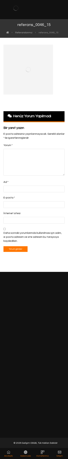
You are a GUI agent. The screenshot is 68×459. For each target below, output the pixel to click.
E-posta (9, 197)
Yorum (8, 145)
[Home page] (7, 32)
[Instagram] (38, 429)
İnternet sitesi (11, 213)
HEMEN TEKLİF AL (34, 292)
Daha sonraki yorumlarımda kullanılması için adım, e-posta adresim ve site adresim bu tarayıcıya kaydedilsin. (32, 237)
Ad (5, 182)
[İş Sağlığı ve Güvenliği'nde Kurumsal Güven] (15, 8)
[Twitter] (34, 429)
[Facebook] (30, 429)
